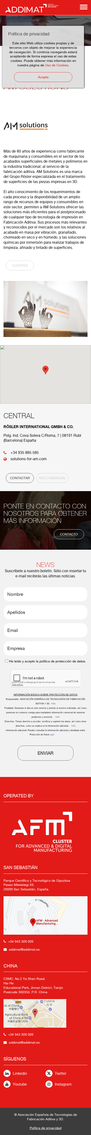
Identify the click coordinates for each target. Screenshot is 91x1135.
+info (53, 703)
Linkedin (20, 1073)
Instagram (63, 1084)
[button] (45, 370)
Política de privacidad (45, 1128)
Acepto (43, 77)
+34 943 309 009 (20, 941)
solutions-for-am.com (28, 459)
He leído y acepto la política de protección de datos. (47, 661)
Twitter (60, 1073)
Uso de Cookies (56, 65)
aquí (52, 734)
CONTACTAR (20, 478)
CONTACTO (69, 534)
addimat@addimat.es (24, 949)
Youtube (20, 1084)
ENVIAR (45, 753)
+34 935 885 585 (24, 452)
